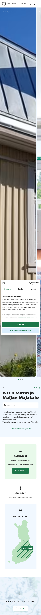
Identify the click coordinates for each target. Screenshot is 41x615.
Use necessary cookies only (20, 330)
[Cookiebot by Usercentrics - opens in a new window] (29, 283)
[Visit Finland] (9, 4)
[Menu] (35, 4)
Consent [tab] (7, 289)
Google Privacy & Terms (27, 317)
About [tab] (33, 289)
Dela (36, 388)
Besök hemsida (20, 471)
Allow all (20, 324)
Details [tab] (20, 289)
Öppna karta (21, 608)
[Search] (30, 4)
